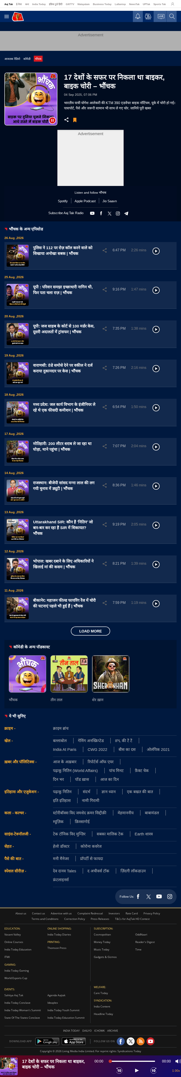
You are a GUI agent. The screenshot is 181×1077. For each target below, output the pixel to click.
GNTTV (70, 4)
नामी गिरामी (90, 800)
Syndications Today (129, 1051)
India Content (102, 1006)
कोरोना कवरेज (91, 846)
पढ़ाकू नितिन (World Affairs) (75, 770)
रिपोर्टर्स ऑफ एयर (100, 761)
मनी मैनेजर (61, 858)
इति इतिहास (62, 800)
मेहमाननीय (126, 812)
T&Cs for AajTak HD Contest (132, 919)
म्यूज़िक (58, 821)
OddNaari (141, 934)
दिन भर (58, 779)
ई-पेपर (19, 4)
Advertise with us (61, 913)
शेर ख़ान (97, 699)
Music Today (101, 949)
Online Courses (13, 942)
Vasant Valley (12, 934)
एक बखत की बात (140, 791)
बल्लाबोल (60, 740)
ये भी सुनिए (17, 716)
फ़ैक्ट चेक (142, 770)
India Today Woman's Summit (22, 1010)
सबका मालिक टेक (110, 833)
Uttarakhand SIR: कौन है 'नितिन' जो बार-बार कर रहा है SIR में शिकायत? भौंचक (63, 527)
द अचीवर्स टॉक (98, 870)
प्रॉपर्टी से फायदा (91, 858)
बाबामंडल (152, 812)
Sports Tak (159, 4)
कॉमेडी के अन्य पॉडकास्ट (31, 646)
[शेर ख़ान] (110, 674)
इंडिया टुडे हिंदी (55, 4)
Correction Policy (74, 919)
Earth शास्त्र (144, 833)
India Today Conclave (17, 1003)
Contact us (38, 913)
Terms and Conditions (45, 919)
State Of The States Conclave (22, 1018)
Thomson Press (56, 948)
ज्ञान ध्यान (109, 791)
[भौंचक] (27, 674)
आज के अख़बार (64, 761)
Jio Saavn (109, 201)
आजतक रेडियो (12, 59)
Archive (112, 1031)
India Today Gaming (16, 970)
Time (138, 949)
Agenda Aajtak (56, 995)
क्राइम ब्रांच (60, 728)
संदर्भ (86, 791)
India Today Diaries (59, 934)
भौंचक (38, 59)
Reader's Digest (145, 942)
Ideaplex (52, 1003)
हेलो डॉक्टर (61, 846)
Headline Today (103, 1014)
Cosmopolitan (102, 934)
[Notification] (138, 17)
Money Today (102, 942)
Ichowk (99, 1031)
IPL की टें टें (123, 740)
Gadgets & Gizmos (105, 957)
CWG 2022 (97, 749)
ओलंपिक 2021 (158, 749)
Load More (90, 631)
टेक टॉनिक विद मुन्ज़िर (69, 833)
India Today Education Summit (66, 1018)
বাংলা (27, 4)
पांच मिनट (116, 770)
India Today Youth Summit (63, 1010)
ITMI (7, 957)
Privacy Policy (151, 913)
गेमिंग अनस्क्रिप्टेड (91, 740)
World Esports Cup (15, 978)
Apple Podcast (85, 201)
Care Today (101, 993)
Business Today (102, 4)
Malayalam (83, 4)
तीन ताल (56, 699)
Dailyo (87, 1031)
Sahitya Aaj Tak (13, 995)
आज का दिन (109, 779)
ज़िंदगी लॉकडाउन (133, 870)
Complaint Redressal (90, 913)
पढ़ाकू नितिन (62, 791)
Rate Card (132, 913)
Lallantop (120, 4)
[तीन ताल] (69, 674)
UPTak (146, 4)
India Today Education (17, 949)
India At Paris (64, 749)
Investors (114, 913)
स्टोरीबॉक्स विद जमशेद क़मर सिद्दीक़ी (79, 812)
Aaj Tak (8, 4)
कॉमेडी (26, 59)
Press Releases (100, 919)
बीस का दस (127, 749)
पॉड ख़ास (82, 779)
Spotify (63, 201)
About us (20, 913)
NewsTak (134, 4)
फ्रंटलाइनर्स (61, 879)
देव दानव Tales (64, 870)
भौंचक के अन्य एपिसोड (26, 229)
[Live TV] (161, 17)
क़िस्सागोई (82, 821)
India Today (39, 4)
